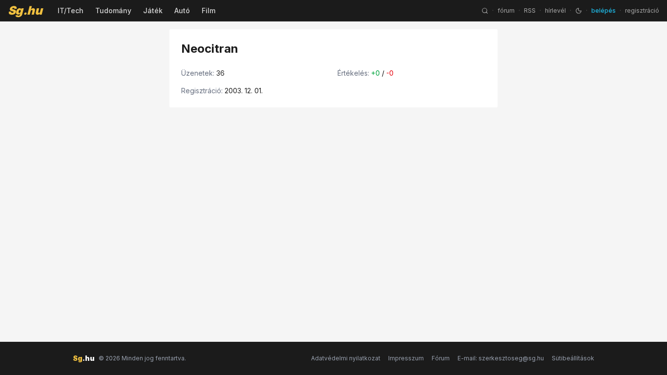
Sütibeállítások (573, 358)
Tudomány (113, 10)
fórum (506, 10)
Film (208, 10)
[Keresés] (484, 10)
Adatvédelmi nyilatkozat (345, 358)
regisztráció (642, 10)
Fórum (441, 358)
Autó (182, 10)
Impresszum (406, 358)
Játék (153, 10)
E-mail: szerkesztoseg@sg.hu (501, 358)
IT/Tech (70, 10)
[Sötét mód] (578, 10)
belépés (603, 10)
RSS (530, 10)
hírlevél (555, 10)
